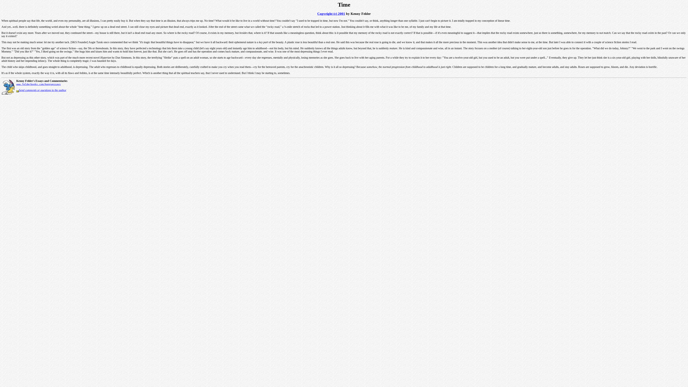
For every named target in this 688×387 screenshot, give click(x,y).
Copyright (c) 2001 (331, 14)
